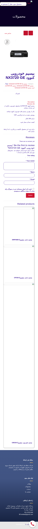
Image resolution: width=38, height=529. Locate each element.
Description (31, 102)
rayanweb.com (20, 524)
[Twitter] (17, 527)
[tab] (19, 102)
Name (32, 172)
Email (32, 179)
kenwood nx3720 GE (15, 84)
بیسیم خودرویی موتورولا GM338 (22, 442)
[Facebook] (22, 527)
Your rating (31, 155)
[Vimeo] (12, 527)
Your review (30, 161)
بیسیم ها (24, 84)
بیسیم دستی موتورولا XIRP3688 (22, 240)
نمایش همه (8, 33)
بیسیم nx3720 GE (10, 86)
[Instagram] (8, 527)
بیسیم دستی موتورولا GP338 (23, 277)
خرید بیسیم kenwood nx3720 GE (25, 88)
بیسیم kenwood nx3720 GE (25, 86)
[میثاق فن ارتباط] (29, 3)
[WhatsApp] (27, 527)
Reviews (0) (31, 104)
